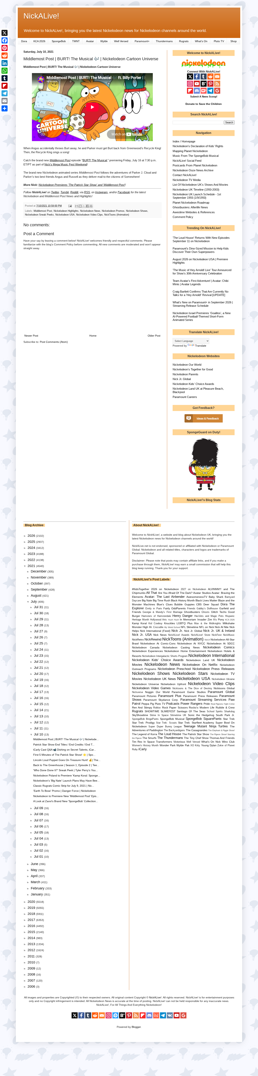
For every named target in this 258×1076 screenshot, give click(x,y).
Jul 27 (39, 631)
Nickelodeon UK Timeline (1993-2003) (196, 189)
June (35, 864)
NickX (207, 640)
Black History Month (183, 600)
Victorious (179, 741)
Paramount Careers (185, 397)
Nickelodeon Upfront (173, 684)
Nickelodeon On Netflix (200, 665)
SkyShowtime (140, 715)
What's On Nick (211, 741)
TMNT (76, 41)
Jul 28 (39, 625)
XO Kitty (195, 745)
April (35, 876)
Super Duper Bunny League (165, 726)
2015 (32, 932)
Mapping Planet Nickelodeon (190, 151)
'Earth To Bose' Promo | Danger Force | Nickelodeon (64, 790)
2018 (32, 914)
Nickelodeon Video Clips (89, 214)
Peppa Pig (147, 703)
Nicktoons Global (224, 688)
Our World (163, 692)
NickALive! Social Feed (187, 160)
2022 (32, 560)
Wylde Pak (182, 745)
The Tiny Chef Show (196, 737)
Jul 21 (39, 668)
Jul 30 (39, 613)
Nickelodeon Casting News (181, 647)
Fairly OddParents (174, 608)
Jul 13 (39, 716)
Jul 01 (39, 856)
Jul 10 (39, 734)
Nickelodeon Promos (113, 211)
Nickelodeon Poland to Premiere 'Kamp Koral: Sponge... (66, 775)
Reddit (74, 192)
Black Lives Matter (206, 600)
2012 (32, 950)
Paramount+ (142, 41)
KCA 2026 (39, 41)
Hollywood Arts (158, 619)
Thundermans (164, 41)
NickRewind (152, 639)
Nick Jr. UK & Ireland (219, 631)
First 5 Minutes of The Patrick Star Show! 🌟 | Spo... (64, 754)
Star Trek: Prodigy (143, 722)
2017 (32, 920)
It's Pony (218, 619)
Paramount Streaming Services (203, 699)
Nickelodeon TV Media (187, 180)
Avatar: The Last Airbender (165, 597)
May (34, 870)
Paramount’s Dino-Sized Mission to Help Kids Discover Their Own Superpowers (201, 250)
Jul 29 (39, 619)
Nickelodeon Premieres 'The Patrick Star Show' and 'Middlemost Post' (82, 184)
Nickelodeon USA (65, 214)
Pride (207, 703)
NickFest (217, 635)
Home (93, 335)
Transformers (164, 741)
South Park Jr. (225, 715)
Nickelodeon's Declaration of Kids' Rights (198, 146)
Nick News (160, 634)
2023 (32, 554)
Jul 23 (39, 655)
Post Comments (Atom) (54, 341)
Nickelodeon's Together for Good (193, 369)
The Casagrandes (196, 730)
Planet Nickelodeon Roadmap (191, 202)
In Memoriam (188, 619)
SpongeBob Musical (172, 718)
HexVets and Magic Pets (209, 616)
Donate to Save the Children (203, 103)
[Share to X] (84, 206)
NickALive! (41, 16)
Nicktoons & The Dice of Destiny (192, 688)
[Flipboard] (4, 86)
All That (151, 593)
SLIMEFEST (168, 711)
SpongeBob (59, 41)
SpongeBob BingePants (145, 719)
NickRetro (138, 639)
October (37, 583)
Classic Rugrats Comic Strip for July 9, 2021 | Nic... (63, 785)
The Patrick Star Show (195, 734)
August (36, 595)
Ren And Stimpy (142, 707)
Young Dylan (208, 745)
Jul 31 (39, 607)
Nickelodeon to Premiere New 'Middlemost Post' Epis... (66, 796)
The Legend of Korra (144, 734)
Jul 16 (39, 698)
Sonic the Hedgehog (201, 715)
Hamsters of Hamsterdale (156, 616)
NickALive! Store (200, 635)
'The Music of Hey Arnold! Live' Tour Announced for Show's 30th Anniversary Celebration (202, 271)
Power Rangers (191, 703)
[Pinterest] (4, 48)
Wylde (104, 41)
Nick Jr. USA (142, 634)
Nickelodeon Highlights (66, 211)
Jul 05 (39, 832)
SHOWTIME (152, 711)
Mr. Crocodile (156, 627)
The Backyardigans (174, 730)
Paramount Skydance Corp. (160, 699)
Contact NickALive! (184, 175)
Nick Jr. (177, 631)
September (39, 589)
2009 (32, 968)
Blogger (136, 1026)
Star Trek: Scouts (166, 722)
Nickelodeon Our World (187, 364)
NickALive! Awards (178, 635)
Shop (233, 41)
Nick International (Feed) (155, 630)
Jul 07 (39, 820)
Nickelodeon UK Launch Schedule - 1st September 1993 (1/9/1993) (197, 196)
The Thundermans (170, 738)
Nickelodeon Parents (185, 374)
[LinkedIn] (4, 63)
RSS (87, 192)
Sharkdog (229, 711)
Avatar (90, 41)
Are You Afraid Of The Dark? (175, 592)
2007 (32, 980)
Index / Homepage (184, 141)
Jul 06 (39, 826)
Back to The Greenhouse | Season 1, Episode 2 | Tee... (66, 765)
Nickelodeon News (90, 211)
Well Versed (121, 41)
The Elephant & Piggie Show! (221, 730)
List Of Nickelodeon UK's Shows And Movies (200, 184)
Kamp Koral (139, 623)
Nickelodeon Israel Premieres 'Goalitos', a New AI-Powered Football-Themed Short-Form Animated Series (202, 316)
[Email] (4, 101)
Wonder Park (167, 745)
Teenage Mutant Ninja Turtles (206, 726)
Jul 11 (39, 728)
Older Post (154, 335)
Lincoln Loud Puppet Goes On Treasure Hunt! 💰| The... (66, 760)
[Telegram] (4, 93)
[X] (4, 33)
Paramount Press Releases (200, 696)
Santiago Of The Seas (191, 711)
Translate (200, 345)
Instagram (101, 192)
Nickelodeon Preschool (174, 669)
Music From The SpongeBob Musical (196, 155)
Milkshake (229, 623)
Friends (191, 608)
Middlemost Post (60, 160)
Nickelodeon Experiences (147, 651)
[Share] (4, 108)
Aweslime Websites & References (194, 212)
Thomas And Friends (222, 737)
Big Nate (147, 600)
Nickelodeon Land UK (200, 660)
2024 (32, 548)
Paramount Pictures (144, 696)
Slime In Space (159, 715)
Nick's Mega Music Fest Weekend (65, 164)
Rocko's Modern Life (201, 707)
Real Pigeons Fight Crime (223, 704)
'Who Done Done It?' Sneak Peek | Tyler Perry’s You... (65, 770)
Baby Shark (216, 596)
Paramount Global (221, 692)
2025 (32, 542)
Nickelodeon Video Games (151, 688)
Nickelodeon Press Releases (213, 669)
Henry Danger (182, 616)
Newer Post (31, 335)
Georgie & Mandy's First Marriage (162, 612)
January (37, 894)
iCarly (142, 749)
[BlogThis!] (80, 206)
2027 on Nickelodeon (193, 589)
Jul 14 (39, 710)
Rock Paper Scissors (175, 707)
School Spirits (215, 711)
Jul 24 (39, 649)
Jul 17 (39, 692)
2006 (32, 986)
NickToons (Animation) (116, 214)
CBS (199, 604)
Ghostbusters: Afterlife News (190, 207)
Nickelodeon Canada (145, 647)
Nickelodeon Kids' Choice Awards (193, 383)
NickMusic (229, 635)
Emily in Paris (153, 608)
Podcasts (172, 703)
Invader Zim (204, 619)
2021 (32, 566)
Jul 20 (39, 674)
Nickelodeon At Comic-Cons (157, 643)
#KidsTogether (140, 589)
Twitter (55, 192)
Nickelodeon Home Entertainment (185, 651)
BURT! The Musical (95, 160)
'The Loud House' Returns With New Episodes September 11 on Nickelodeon (201, 239)
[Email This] (77, 206)
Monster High (140, 627)
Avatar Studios (202, 592)
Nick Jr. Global (182, 379)
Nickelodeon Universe (145, 684)
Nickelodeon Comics (219, 647)
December (39, 571)
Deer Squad (211, 604)
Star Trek (229, 718)
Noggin (149, 692)
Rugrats (183, 41)
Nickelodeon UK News (160, 679)
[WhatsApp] (4, 70)
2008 (32, 974)
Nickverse (137, 692)
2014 (32, 938)
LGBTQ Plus (184, 623)
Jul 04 (39, 838)
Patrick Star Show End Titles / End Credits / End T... (63, 744)
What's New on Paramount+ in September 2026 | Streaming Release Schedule (203, 304)
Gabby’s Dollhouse (207, 608)
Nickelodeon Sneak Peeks (39, 214)
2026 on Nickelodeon (165, 589)
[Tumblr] (4, 78)
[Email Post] (70, 206)
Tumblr (64, 192)
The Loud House (169, 734)
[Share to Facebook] (87, 206)
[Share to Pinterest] (91, 206)
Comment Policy (183, 217)
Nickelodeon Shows (137, 211)
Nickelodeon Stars (190, 673)
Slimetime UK (178, 715)
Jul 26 (39, 637)
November (39, 577)
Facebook (124, 192)
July (34, 601)
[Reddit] (4, 55)
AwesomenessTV (196, 596)
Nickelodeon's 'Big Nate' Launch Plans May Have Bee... (66, 780)
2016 (32, 926)
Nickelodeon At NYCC (191, 643)
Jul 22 (39, 662)
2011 (32, 956)
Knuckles (169, 623)
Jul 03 (39, 844)
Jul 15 (39, 704)
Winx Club (228, 741)
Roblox (157, 707)
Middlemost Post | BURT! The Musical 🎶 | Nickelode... (66, 739)
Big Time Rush (161, 600)
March (36, 882)
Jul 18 (39, 686)
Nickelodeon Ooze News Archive (193, 170)
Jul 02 (39, 850)
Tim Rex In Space (143, 741)
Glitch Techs (218, 611)
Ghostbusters (192, 611)
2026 (32, 536)
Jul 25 (39, 643)
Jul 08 (39, 814)
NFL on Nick (206, 627)
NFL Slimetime (189, 627)
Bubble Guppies (184, 604)
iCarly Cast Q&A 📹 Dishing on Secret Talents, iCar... (64, 749)
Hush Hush (173, 620)
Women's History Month (145, 745)
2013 (32, 944)
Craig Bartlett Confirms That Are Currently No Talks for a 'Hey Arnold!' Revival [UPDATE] (200, 293)
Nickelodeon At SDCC (221, 643)
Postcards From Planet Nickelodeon (195, 165)
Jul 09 (39, 808)
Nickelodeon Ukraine (223, 679)
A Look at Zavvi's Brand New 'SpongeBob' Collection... (65, 801)
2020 (32, 902)
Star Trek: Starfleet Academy (196, 722)
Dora (24, 41)
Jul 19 (39, 680)
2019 (32, 908)
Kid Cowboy (155, 623)
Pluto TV (219, 41)
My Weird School (172, 627)
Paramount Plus (170, 696)
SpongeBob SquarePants (203, 719)
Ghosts (205, 612)
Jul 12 (39, 722)
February (38, 888)
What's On (201, 41)
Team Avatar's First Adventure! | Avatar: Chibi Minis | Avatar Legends (200, 282)
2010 (32, 962)
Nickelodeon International (211, 655)
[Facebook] (4, 40)
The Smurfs (149, 737)
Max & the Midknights (207, 623)
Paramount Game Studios (188, 692)
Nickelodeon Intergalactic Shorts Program (165, 656)
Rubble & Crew (225, 707)
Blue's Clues (164, 604)
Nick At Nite (222, 627)
